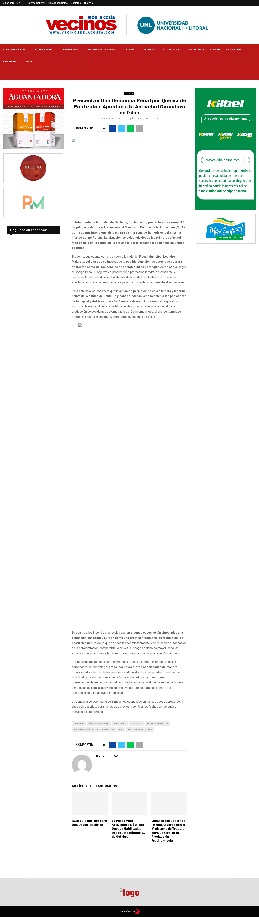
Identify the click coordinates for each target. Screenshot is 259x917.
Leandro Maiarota (157, 724)
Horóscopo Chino (58, 3)
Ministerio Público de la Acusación (94, 729)
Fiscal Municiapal (99, 724)
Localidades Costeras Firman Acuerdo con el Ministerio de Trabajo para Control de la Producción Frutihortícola (168, 830)
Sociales (76, 3)
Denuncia (79, 724)
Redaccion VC (114, 118)
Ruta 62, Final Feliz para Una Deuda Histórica (89, 823)
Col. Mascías (171, 49)
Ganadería (120, 724)
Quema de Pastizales (140, 729)
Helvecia (149, 49)
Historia (88, 3)
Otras (28, 61)
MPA (121, 729)
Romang (215, 49)
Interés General (36, 3)
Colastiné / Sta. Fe (14, 49)
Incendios (136, 724)
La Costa (129, 94)
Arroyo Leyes (70, 49)
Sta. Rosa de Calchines (101, 49)
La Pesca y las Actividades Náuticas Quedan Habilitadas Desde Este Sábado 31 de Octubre (128, 828)
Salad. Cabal (233, 49)
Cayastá (129, 49)
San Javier (9, 61)
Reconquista (196, 49)
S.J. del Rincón (43, 49)
